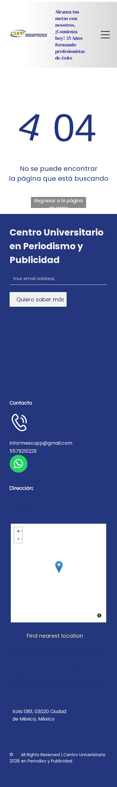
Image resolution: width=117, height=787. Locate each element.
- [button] (21, 537)
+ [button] (21, 530)
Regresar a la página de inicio (58, 202)
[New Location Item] (59, 567)
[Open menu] (105, 34)
